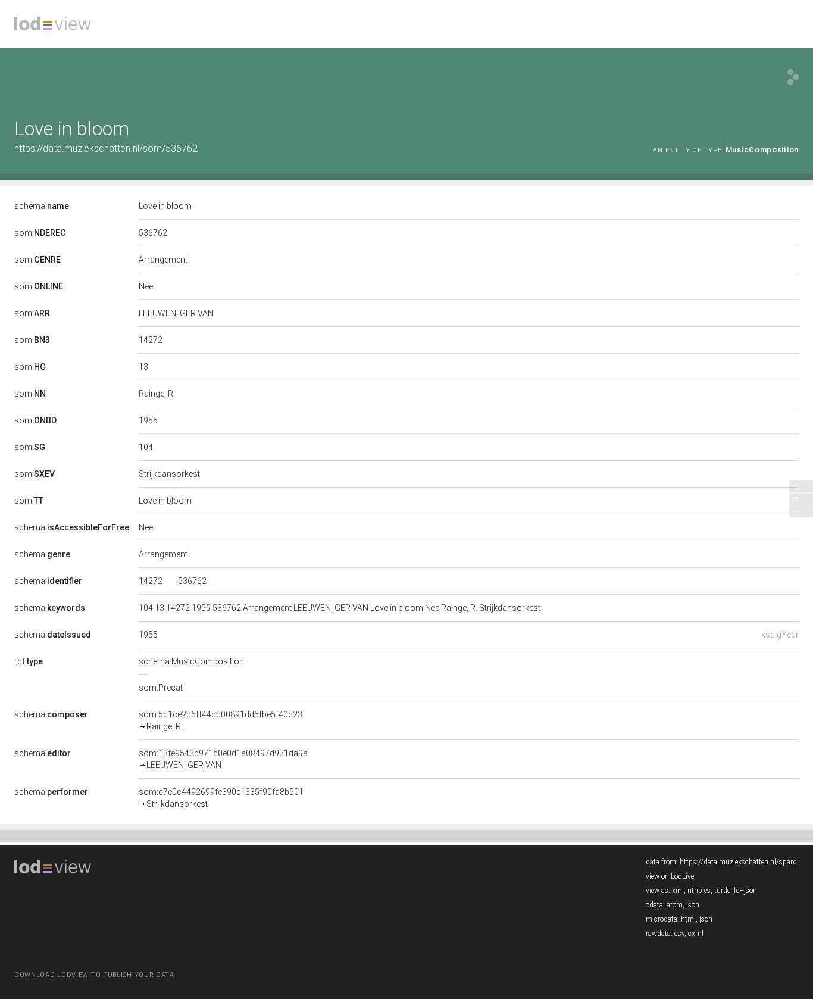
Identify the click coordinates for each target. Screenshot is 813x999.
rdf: (28, 661)
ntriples (699, 890)
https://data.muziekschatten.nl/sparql (739, 862)
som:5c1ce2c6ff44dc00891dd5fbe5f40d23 (220, 720)
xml (678, 890)
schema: (41, 206)
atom (675, 905)
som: (39, 233)
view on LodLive (670, 876)
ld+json (745, 890)
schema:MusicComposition (191, 661)
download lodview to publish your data (94, 975)
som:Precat (161, 687)
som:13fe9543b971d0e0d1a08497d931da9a (223, 759)
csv (679, 933)
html (688, 919)
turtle (722, 890)
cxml (695, 933)
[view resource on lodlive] (793, 77)
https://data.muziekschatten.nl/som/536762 (106, 148)
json (692, 905)
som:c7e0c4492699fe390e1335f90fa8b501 (221, 797)
